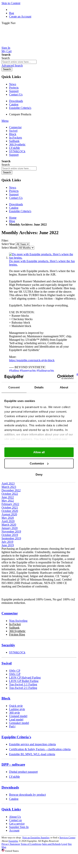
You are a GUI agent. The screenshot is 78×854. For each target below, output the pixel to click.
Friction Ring (17, 634)
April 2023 (8, 483)
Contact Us (16, 94)
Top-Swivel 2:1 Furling (23, 687)
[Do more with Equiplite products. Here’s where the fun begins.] (42, 257)
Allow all (39, 452)
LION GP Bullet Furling (23, 681)
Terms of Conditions (31, 844)
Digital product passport (23, 771)
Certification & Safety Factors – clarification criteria (40, 749)
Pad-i (12, 726)
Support (14, 91)
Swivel (7, 663)
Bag (11, 13)
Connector (10, 613)
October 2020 (10, 511)
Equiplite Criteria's (20, 107)
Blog (12, 221)
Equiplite (13, 841)
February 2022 (10, 504)
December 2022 (11, 490)
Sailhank (14, 627)
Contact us (15, 820)
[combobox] (19, 62)
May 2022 (8, 500)
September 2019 (11, 538)
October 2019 (10, 535)
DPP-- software (13, 764)
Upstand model (18, 716)
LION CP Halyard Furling (25, 677)
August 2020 (9, 514)
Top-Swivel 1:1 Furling (23, 684)
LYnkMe (14, 776)
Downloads (16, 101)
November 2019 (11, 531)
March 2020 (9, 524)
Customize (37, 463)
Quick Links (11, 809)
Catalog (13, 104)
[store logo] (39, 44)
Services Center (67, 837)
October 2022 (10, 493)
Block (6, 698)
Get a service (17, 823)
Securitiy (8, 645)
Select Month (9, 247)
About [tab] (64, 387)
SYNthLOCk (17, 652)
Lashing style (17, 709)
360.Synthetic (17, 631)
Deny (39, 474)
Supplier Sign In (19, 827)
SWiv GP (14, 674)
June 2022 (8, 497)
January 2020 (10, 528)
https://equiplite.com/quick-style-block (32, 360)
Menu (5, 120)
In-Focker (15, 624)
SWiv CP (14, 670)
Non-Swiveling (18, 620)
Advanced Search (12, 65)
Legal (64, 844)
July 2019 (7, 541)
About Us (15, 816)
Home (12, 217)
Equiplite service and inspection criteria (32, 744)
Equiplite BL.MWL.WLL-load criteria (32, 754)
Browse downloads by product (27, 794)
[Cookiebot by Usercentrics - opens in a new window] (57, 376)
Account (14, 830)
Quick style (16, 705)
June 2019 (8, 545)
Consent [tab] (14, 387)
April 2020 (8, 521)
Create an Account (20, 16)
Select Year (8, 244)
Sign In (6, 47)
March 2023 (9, 486)
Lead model (16, 719)
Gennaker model (19, 723)
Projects (14, 87)
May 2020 (8, 517)
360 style (14, 712)
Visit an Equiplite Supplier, (36, 837)
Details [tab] (39, 387)
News (12, 84)
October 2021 (10, 507)
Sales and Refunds (51, 844)
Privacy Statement (11, 844)
